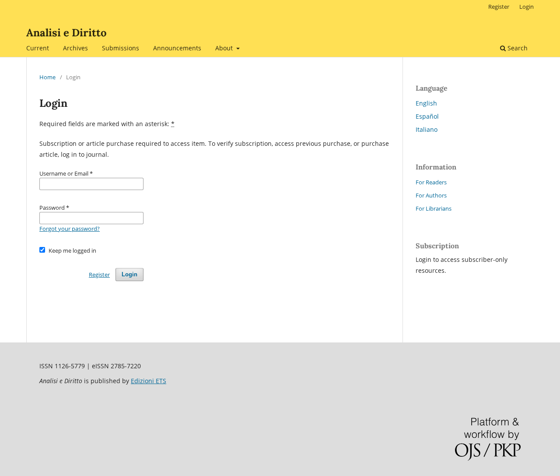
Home (47, 77)
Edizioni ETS (148, 381)
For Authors (431, 195)
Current (37, 48)
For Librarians (434, 208)
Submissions (120, 48)
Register (498, 7)
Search (517, 48)
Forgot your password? (69, 229)
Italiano (427, 129)
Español (427, 116)
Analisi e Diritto (66, 32)
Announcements (177, 48)
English (426, 103)
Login (526, 7)
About (224, 48)
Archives (75, 48)
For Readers (431, 182)
